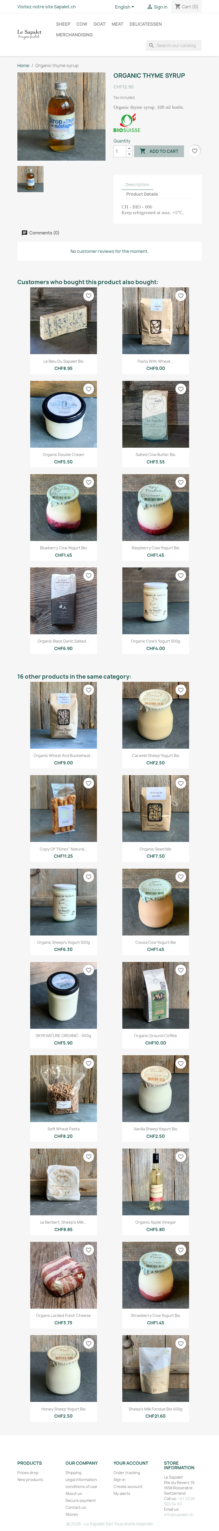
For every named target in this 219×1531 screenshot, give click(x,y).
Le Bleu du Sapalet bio (64, 361)
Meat (117, 24)
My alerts (122, 1493)
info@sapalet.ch (179, 1514)
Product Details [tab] (142, 194)
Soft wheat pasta (64, 1128)
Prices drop (27, 1472)
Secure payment (80, 1500)
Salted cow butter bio (155, 454)
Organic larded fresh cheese (63, 1315)
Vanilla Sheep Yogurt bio (155, 1128)
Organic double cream (63, 454)
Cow (81, 24)
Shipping (73, 1472)
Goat (99, 24)
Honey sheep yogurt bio (63, 1409)
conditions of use (81, 1486)
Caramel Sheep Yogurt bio (155, 755)
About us (73, 1493)
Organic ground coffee (155, 1035)
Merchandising (74, 35)
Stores (71, 1514)
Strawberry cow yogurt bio (155, 1315)
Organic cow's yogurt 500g (155, 641)
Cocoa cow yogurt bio (155, 942)
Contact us (75, 1507)
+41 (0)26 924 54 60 (179, 1501)
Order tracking (127, 1472)
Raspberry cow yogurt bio (155, 547)
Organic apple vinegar (155, 1222)
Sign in (120, 1479)
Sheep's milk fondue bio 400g (155, 1409)
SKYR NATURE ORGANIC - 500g (63, 1035)
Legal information (81, 1479)
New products (30, 1479)
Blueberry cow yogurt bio (63, 547)
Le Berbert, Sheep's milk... (63, 1222)
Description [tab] (137, 184)
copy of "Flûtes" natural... (63, 849)
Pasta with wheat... (156, 361)
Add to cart (159, 151)
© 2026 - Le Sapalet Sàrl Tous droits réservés (110, 1524)
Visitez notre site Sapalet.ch (46, 7)
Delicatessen (146, 24)
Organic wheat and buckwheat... (63, 755)
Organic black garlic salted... (63, 641)
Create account (128, 1486)
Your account (131, 1463)
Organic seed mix (155, 849)
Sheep (63, 24)
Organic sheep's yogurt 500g (63, 942)
